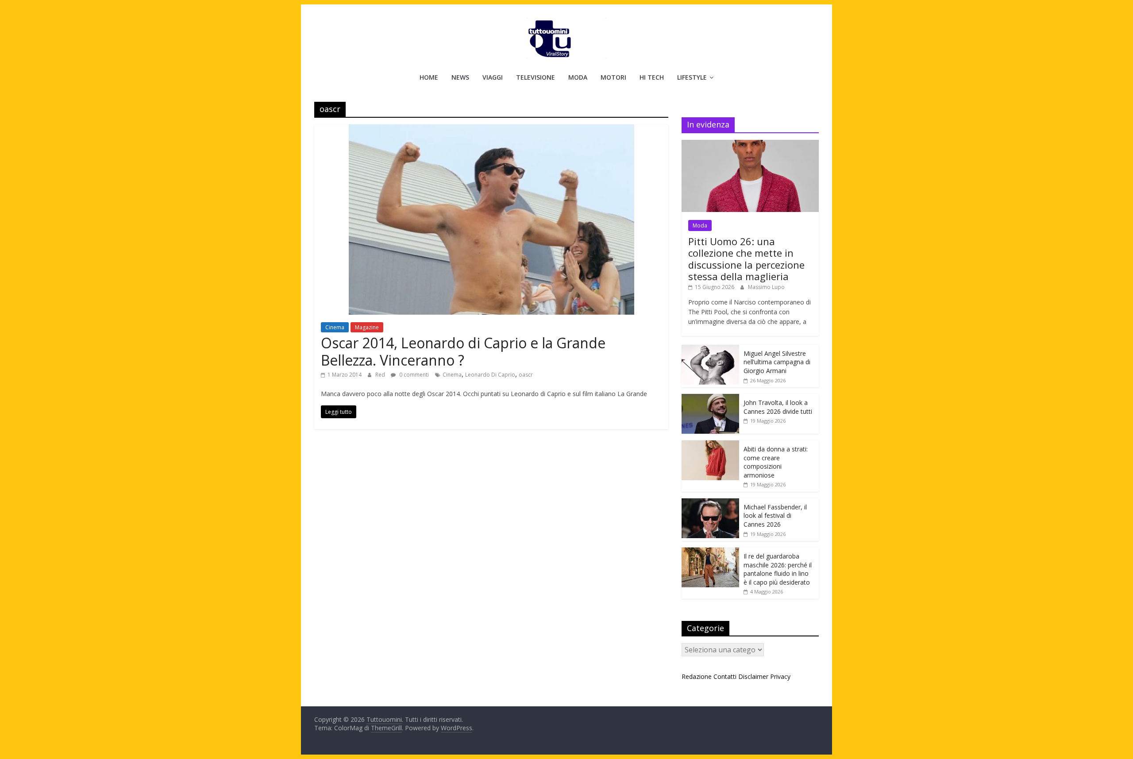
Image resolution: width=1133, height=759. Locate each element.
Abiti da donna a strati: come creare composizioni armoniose (776, 462)
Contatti (724, 676)
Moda (577, 77)
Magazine (367, 327)
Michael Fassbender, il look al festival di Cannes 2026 (775, 515)
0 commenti (413, 374)
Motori (613, 77)
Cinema (334, 327)
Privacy (780, 676)
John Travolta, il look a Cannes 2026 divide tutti (778, 407)
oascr (526, 374)
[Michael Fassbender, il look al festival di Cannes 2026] (710, 503)
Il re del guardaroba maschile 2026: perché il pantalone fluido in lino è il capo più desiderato (778, 569)
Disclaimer (753, 676)
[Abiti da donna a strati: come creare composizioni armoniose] (710, 445)
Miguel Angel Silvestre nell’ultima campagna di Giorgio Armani (777, 362)
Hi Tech (652, 77)
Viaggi (492, 77)
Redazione (697, 676)
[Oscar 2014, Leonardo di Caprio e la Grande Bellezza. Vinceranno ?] (491, 130)
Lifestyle (692, 77)
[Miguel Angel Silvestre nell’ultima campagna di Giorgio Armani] (710, 349)
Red (380, 374)
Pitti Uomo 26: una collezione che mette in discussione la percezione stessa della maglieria (746, 259)
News (460, 77)
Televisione (535, 77)
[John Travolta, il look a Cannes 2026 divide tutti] (710, 398)
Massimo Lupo (766, 287)
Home (429, 77)
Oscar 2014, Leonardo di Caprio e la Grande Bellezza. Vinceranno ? (463, 351)
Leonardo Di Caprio (490, 374)
